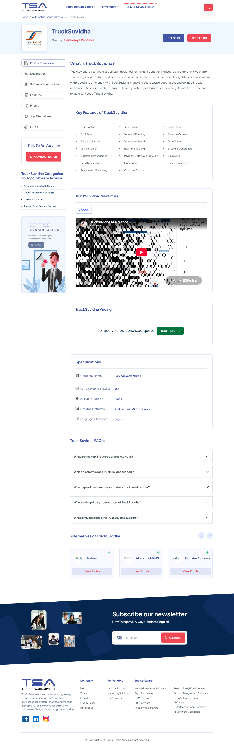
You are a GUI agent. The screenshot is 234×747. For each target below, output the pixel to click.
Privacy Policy (87, 702)
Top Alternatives (40, 116)
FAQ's (34, 127)
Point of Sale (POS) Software (190, 688)
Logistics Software (33, 199)
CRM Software (143, 697)
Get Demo (174, 37)
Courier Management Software (39, 192)
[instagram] (46, 719)
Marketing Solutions (118, 693)
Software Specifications (46, 84)
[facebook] (25, 719)
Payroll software (144, 693)
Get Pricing (199, 37)
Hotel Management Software (190, 706)
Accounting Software (146, 707)
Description (38, 73)
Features (36, 95)
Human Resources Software (150, 688)
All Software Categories (187, 711)
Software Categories (79, 6)
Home (24, 16)
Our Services (114, 697)
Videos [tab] (83, 209)
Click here (168, 330)
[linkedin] (36, 719)
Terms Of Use (87, 697)
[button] (210, 536)
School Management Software (191, 693)
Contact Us (86, 693)
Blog (82, 688)
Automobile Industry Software (49, 16)
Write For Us (86, 707)
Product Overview (42, 63)
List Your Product (116, 688)
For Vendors (108, 6)
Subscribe (175, 637)
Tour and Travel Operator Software (40, 206)
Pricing (34, 105)
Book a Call (36, 245)
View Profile (92, 571)
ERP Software (142, 702)
